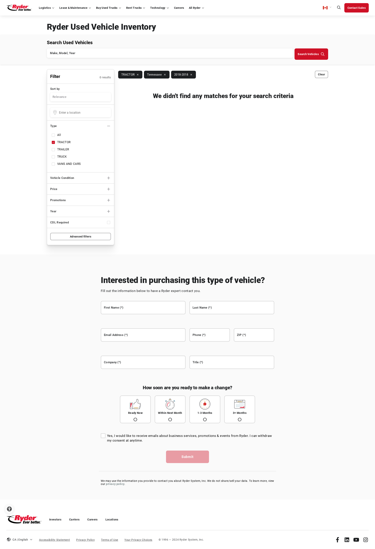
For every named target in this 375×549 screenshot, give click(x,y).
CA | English (20, 539)
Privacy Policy (85, 539)
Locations (111, 519)
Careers (92, 519)
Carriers (74, 519)
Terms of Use (109, 539)
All (59, 135)
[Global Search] (339, 8)
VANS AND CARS (69, 164)
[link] (337, 540)
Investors (55, 519)
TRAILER (63, 149)
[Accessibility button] (9, 509)
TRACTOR (64, 142)
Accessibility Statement (54, 539)
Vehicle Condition (62, 178)
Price (53, 189)
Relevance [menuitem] (59, 97)
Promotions (58, 200)
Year (53, 211)
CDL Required (59, 222)
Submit (187, 457)
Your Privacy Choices (138, 539)
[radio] (135, 409)
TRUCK (62, 156)
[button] (327, 7)
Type (53, 126)
